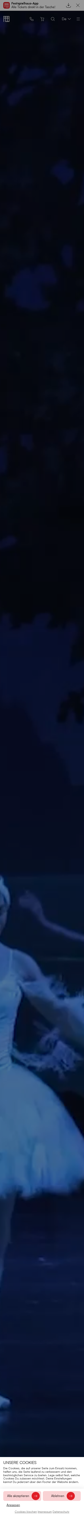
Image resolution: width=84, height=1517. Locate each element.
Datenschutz (61, 1511)
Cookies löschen (26, 1511)
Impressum (45, 1511)
